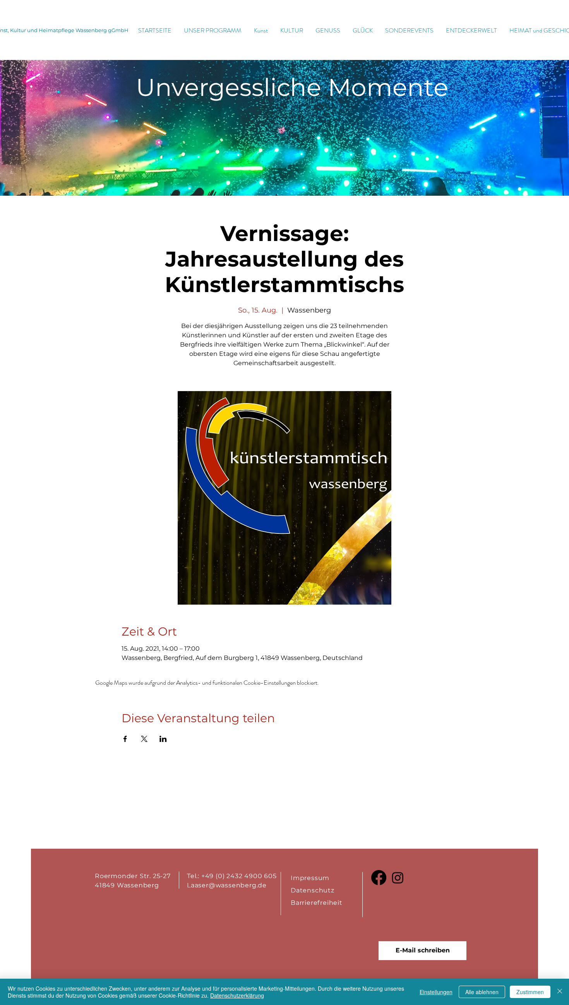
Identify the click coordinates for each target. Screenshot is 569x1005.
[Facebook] (378, 877)
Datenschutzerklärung (237, 995)
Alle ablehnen (482, 992)
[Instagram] (397, 877)
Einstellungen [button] (436, 992)
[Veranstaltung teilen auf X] (144, 739)
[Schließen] (559, 992)
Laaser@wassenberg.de (227, 885)
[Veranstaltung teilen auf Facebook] (125, 739)
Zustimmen (530, 992)
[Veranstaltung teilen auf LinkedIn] (163, 739)
